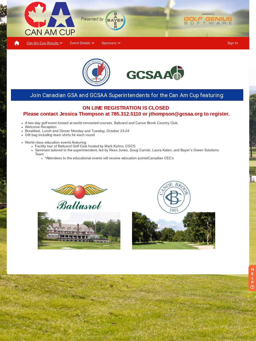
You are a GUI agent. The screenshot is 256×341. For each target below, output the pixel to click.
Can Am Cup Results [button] (43, 43)
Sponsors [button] (110, 43)
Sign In (233, 43)
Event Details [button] (80, 43)
